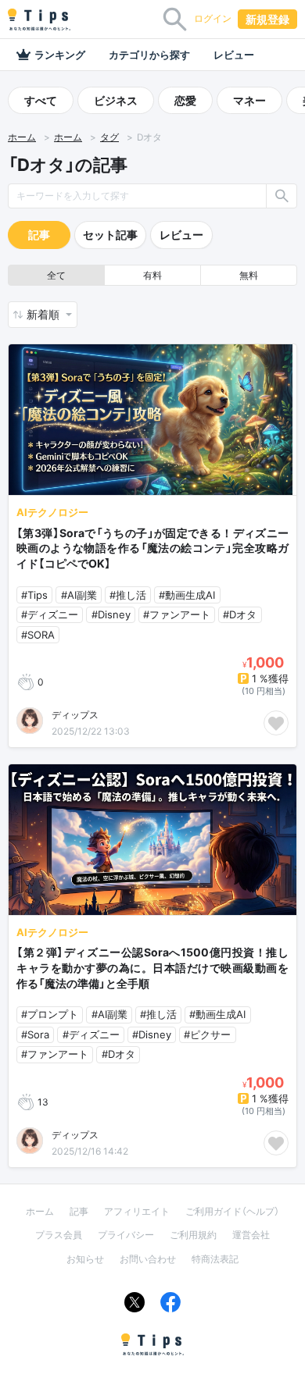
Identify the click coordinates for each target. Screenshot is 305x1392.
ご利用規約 (193, 1235)
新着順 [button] (45, 314)
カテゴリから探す (149, 54)
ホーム (22, 137)
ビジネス (116, 100)
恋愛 (185, 100)
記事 (39, 234)
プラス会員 (58, 1235)
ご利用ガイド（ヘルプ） (232, 1211)
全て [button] (56, 275)
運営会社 (251, 1235)
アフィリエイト (137, 1211)
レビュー (234, 54)
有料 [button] (152, 275)
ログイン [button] (212, 18)
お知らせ (85, 1259)
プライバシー (126, 1235)
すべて (40, 100)
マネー (249, 100)
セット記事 (110, 234)
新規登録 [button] (267, 19)
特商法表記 (215, 1259)
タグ (109, 137)
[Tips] (39, 19)
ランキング (59, 54)
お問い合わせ (148, 1259)
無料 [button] (248, 275)
